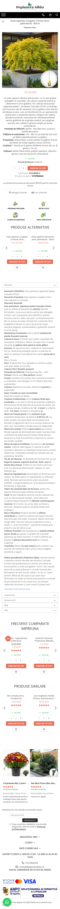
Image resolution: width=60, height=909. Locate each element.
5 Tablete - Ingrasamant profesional (16, 639)
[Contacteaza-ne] (43, 15)
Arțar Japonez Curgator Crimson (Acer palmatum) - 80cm (17, 238)
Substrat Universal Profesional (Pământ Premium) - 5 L (44, 639)
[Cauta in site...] (57, 15)
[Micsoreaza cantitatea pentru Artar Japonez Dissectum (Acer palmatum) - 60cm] (38, 256)
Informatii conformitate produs (17, 589)
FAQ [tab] (6, 610)
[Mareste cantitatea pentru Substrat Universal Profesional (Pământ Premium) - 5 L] (48, 661)
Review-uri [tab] (9, 600)
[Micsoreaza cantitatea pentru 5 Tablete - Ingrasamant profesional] (11, 661)
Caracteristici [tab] (9, 595)
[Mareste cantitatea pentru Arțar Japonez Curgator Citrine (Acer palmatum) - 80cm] (23, 168)
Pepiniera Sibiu (30, 27)
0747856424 (31, 862)
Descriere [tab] (8, 285)
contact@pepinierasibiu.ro (31, 866)
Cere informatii (40, 192)
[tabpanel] (30, 60)
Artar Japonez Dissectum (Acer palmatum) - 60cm (42, 238)
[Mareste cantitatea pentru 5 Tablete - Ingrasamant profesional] (21, 661)
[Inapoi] (2, 21)
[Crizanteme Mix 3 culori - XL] (16, 763)
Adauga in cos (38, 168)
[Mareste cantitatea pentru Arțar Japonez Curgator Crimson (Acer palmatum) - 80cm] (22, 256)
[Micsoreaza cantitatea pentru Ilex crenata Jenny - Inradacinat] (11, 718)
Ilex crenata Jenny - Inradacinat (16, 697)
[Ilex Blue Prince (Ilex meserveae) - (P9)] (44, 763)
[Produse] (3, 16)
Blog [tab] (6, 605)
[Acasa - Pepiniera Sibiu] (30, 6)
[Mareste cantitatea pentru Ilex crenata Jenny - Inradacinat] (21, 718)
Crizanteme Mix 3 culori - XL (16, 783)
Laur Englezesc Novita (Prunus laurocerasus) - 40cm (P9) (44, 697)
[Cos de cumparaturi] (50, 15)
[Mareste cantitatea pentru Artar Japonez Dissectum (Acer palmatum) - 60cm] (47, 256)
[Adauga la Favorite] (17, 267)
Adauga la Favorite (19, 192)
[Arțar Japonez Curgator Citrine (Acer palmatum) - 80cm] (30, 60)
